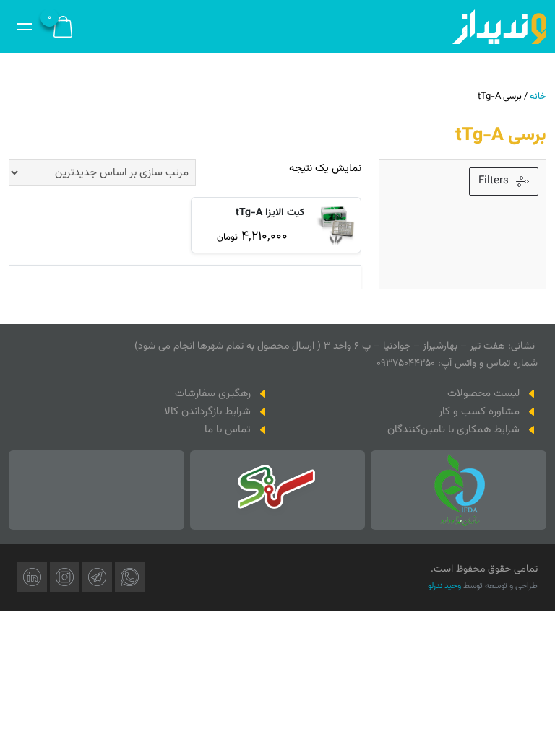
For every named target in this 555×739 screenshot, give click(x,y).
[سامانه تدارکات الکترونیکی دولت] (277, 489)
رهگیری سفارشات (213, 393)
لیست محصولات (483, 393)
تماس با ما (228, 429)
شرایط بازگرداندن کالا (207, 411)
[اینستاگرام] (65, 577)
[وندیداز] (499, 27)
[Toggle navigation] (24, 26)
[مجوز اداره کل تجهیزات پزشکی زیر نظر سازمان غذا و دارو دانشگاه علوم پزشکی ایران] (458, 490)
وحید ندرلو (444, 586)
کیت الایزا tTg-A (270, 213)
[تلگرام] (97, 577)
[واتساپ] (130, 577)
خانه (538, 96)
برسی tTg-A (500, 135)
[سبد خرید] (63, 27)
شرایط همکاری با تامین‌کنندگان (453, 429)
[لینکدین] (32, 577)
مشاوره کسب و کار (479, 411)
